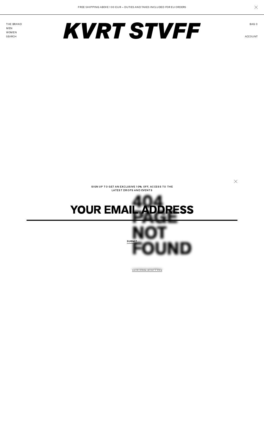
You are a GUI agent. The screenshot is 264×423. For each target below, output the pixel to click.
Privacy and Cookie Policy (143, 224)
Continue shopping (147, 269)
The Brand (14, 24)
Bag (254, 24)
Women (134, 234)
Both (147, 234)
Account (251, 36)
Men (120, 234)
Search (11, 36)
